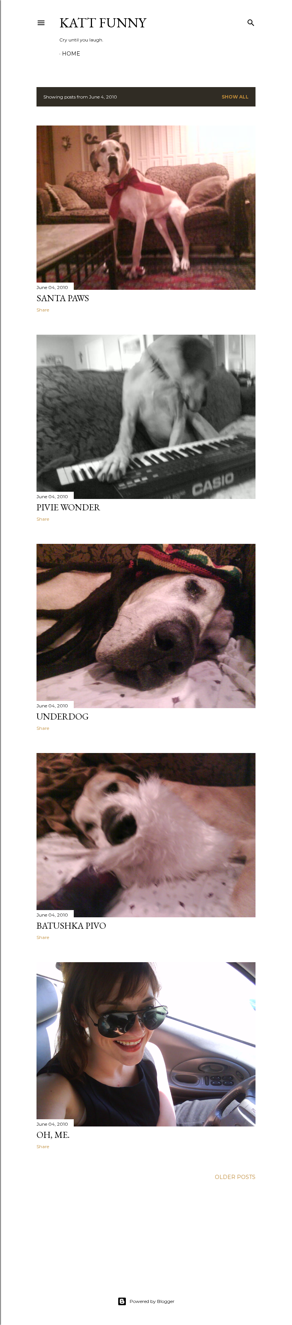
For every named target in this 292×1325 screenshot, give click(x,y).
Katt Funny (102, 23)
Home (71, 53)
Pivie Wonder (68, 507)
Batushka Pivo (71, 925)
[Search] (251, 21)
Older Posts (235, 1177)
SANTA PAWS (62, 298)
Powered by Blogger (152, 1301)
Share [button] (42, 310)
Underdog (62, 716)
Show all (235, 97)
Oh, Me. (53, 1135)
